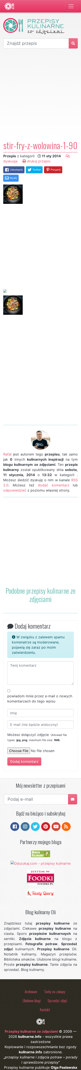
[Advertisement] (40, 94)
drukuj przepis (38, 161)
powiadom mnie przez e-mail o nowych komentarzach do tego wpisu (39, 698)
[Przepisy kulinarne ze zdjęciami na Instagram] (25, 826)
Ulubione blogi (32, 1000)
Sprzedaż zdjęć (57, 1000)
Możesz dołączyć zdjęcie (37, 737)
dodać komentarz (53, 485)
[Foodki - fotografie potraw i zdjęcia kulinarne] (40, 877)
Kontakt (45, 1009)
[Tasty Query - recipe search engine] (40, 893)
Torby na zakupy (54, 991)
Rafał (7, 454)
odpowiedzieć (14, 490)
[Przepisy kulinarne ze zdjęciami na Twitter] (35, 826)
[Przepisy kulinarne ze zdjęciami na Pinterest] (45, 826)
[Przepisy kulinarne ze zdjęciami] (9, 6)
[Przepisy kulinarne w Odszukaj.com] (41, 863)
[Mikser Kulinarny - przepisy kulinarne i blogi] (40, 853)
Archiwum (31, 991)
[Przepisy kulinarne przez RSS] (66, 826)
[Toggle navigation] (71, 6)
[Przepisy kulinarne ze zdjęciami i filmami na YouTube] (56, 826)
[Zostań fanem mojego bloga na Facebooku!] (14, 826)
